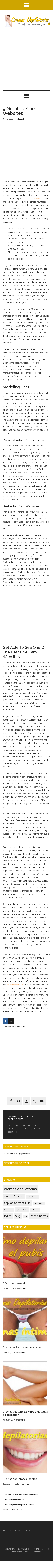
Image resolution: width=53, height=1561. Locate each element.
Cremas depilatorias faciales (20, 1478)
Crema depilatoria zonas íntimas (22, 1347)
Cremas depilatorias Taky (14, 1499)
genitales (22, 1209)
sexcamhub (39, 198)
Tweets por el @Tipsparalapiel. (17, 1154)
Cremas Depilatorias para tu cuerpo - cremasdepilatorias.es (26, 21)
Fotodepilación (8, 1210)
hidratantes (35, 1210)
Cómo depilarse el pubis (17, 1283)
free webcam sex (15, 985)
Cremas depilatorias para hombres (18, 1504)
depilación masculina (17, 1203)
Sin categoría (19, 1027)
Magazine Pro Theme (30, 1549)
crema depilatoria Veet (13, 1509)
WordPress (27, 1552)
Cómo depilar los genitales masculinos (20, 1494)
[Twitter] (11, 1021)
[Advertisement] (26, 58)
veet (25, 1216)
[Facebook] (5, 1021)
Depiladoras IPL (39, 1203)
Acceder (37, 1552)
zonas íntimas (39, 1216)
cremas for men (13, 1196)
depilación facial (32, 1197)
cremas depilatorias (20, 1189)
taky (17, 1216)
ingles (7, 1216)
